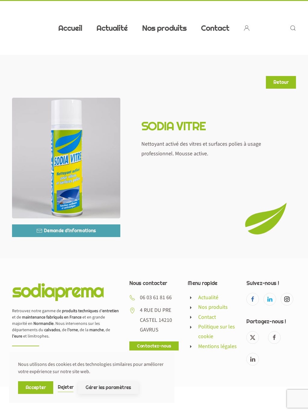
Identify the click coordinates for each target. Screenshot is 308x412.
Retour (280, 82)
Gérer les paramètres (108, 387)
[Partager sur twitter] (252, 337)
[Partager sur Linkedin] (252, 359)
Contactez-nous (154, 346)
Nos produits (164, 28)
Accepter (36, 387)
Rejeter (66, 387)
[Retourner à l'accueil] (49, 28)
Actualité (112, 28)
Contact (215, 28)
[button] (293, 28)
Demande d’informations (70, 230)
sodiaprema (57, 290)
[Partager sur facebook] (274, 337)
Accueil (70, 28)
